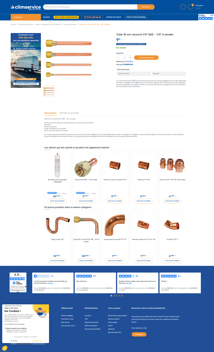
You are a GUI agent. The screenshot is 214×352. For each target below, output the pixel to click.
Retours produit (113, 319)
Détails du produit (69, 113)
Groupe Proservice (23, 344)
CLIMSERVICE (127, 65)
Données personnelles (92, 329)
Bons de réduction (114, 332)
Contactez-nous (67, 319)
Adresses (111, 329)
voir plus (50, 283)
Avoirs (110, 326)
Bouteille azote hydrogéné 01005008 (57, 181)
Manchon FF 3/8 (144, 180)
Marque (119, 65)
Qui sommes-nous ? (68, 326)
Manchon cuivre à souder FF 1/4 (115, 180)
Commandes (112, 322)
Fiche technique (123, 70)
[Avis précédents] (30, 282)
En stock (121, 48)
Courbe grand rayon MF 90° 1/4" (115, 239)
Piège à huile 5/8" (57, 239)
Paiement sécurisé (91, 322)
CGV (86, 319)
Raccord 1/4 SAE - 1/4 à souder (86, 180)
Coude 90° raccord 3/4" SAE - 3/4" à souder (86, 240)
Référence (120, 62)
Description (50, 113)
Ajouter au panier (146, 57)
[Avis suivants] (202, 282)
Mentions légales (67, 316)
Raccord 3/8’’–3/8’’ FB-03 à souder (172, 180)
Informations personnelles (117, 316)
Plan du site (65, 322)
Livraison (88, 316)
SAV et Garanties (91, 326)
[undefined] (26, 286)
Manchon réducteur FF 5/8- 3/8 (143, 239)
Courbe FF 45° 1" (172, 239)
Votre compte (114, 308)
